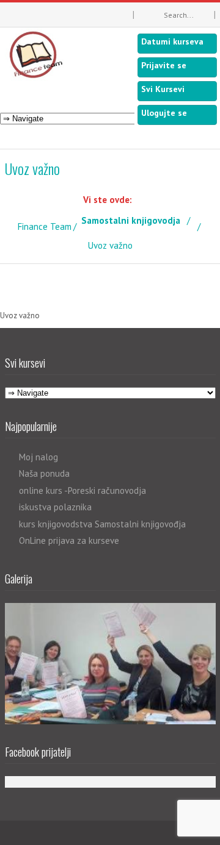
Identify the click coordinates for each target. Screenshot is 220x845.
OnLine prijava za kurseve (69, 540)
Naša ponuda (44, 473)
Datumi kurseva (172, 41)
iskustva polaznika (55, 507)
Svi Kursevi (163, 89)
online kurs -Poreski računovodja (82, 490)
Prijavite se (163, 65)
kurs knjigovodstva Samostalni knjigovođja (102, 524)
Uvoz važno (20, 315)
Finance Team (45, 226)
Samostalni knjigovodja (130, 220)
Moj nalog (38, 457)
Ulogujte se (164, 112)
